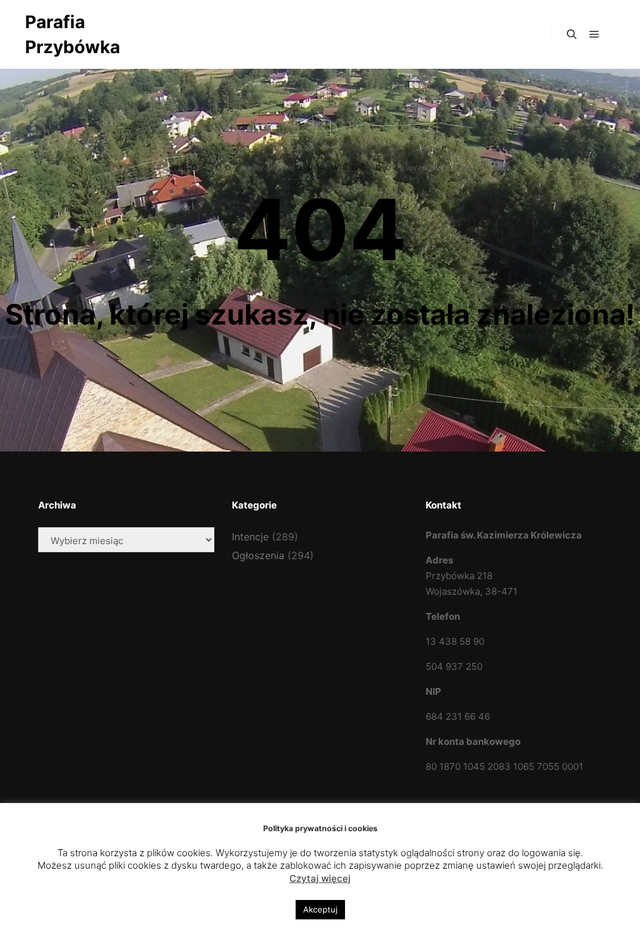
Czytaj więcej (320, 878)
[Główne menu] (594, 34)
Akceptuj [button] (320, 909)
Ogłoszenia (258, 555)
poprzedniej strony (434, 167)
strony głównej (267, 167)
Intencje (250, 536)
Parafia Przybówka (72, 34)
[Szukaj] (572, 34)
